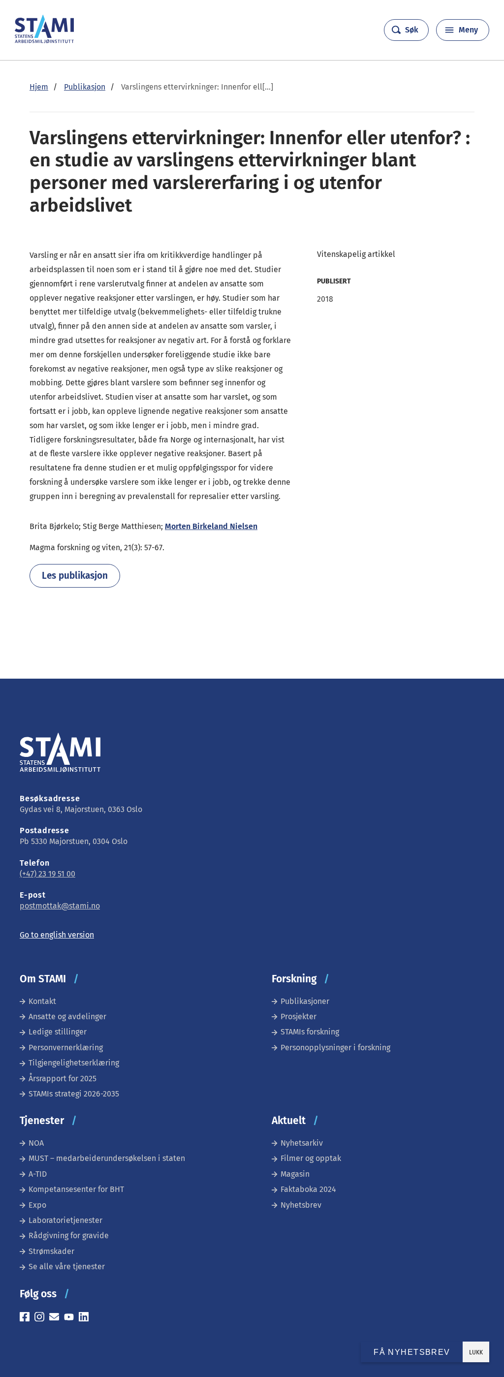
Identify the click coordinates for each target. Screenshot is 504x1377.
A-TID (38, 1174)
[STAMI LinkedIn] (86, 1318)
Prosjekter (298, 1016)
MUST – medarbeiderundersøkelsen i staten (107, 1158)
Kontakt (42, 1001)
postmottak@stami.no (60, 905)
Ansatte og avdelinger (67, 1016)
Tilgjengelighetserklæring (74, 1062)
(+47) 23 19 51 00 (47, 873)
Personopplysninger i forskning (335, 1047)
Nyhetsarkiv (302, 1143)
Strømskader (51, 1251)
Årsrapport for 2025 (62, 1078)
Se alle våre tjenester (67, 1266)
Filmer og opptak (311, 1158)
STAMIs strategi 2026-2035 (74, 1093)
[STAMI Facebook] (27, 1318)
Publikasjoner (305, 1001)
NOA (36, 1143)
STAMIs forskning (310, 1031)
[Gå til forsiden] (44, 40)
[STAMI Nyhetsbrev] (56, 1318)
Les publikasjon (75, 575)
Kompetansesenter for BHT (76, 1189)
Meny (468, 29)
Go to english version (57, 934)
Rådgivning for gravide (69, 1235)
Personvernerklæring (66, 1047)
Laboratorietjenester (65, 1220)
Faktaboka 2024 (308, 1189)
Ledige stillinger (58, 1031)
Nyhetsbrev (301, 1205)
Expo (37, 1205)
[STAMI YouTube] (71, 1318)
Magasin (295, 1174)
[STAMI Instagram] (41, 1318)
